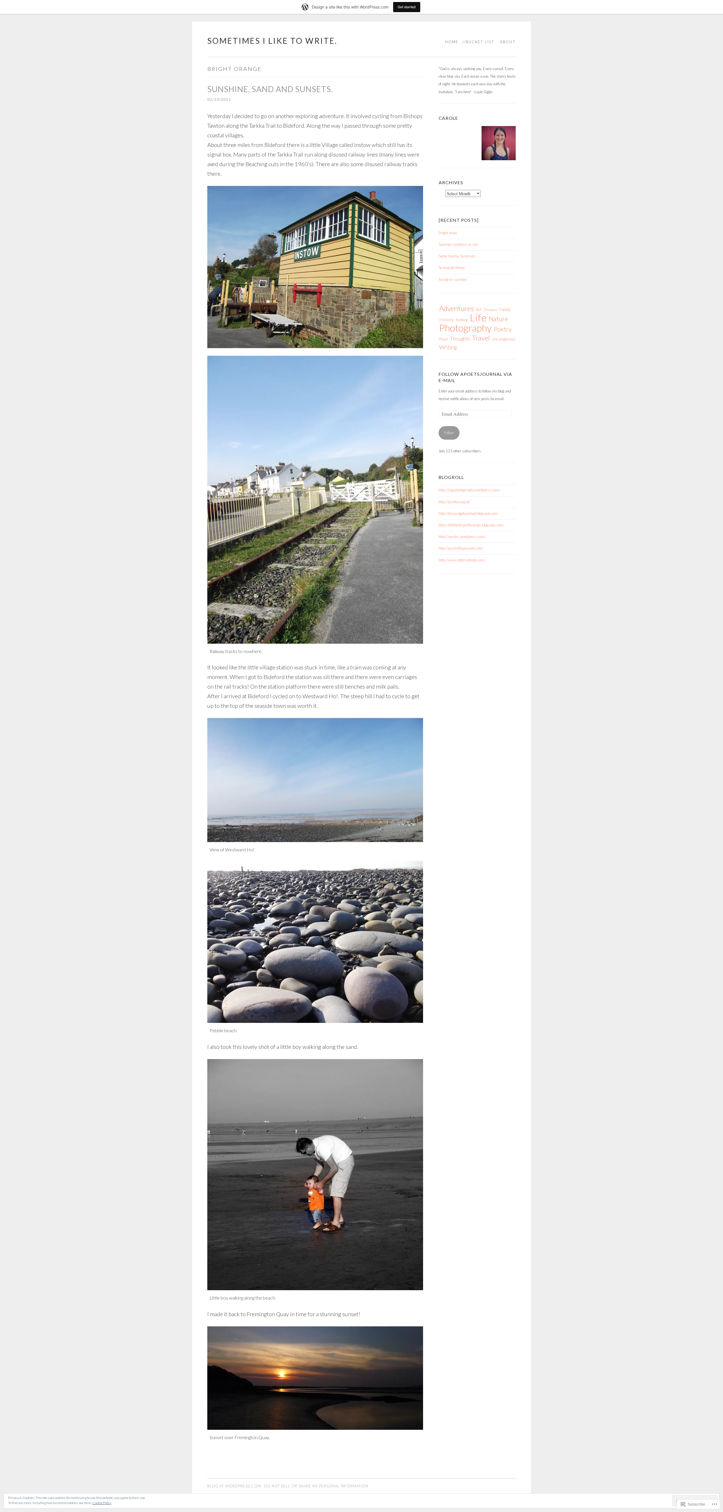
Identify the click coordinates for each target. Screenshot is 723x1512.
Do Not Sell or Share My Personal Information (316, 1486)
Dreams (490, 309)
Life (478, 317)
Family (505, 309)
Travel (481, 338)
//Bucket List (478, 42)
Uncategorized (503, 339)
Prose (443, 339)
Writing (448, 347)
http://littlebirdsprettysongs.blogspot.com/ (471, 525)
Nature (498, 319)
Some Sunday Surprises (457, 256)
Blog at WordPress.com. (234, 1486)
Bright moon (448, 233)
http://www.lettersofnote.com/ (462, 560)
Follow (449, 432)
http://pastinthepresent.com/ (461, 548)
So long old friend (452, 267)
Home (451, 42)
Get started (407, 7)
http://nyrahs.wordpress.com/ (462, 536)
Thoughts (460, 339)
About (508, 42)
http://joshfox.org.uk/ (455, 502)
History (446, 319)
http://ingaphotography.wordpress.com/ (469, 490)
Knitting (462, 320)
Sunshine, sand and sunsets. (270, 89)
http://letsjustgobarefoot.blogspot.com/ (468, 513)
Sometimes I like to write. (272, 40)
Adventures (456, 308)
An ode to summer (453, 279)
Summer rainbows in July (458, 244)
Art (479, 309)
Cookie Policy (102, 1503)
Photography (465, 327)
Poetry (503, 329)
